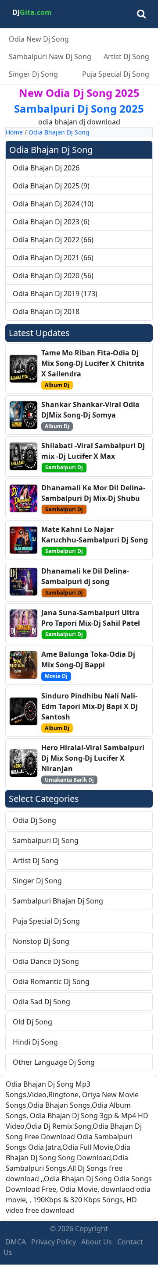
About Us (96, 1242)
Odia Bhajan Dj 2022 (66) (53, 239)
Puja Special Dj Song (115, 74)
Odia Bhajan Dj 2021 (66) (53, 257)
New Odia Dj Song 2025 (79, 92)
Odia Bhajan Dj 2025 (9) (51, 186)
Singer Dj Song (33, 74)
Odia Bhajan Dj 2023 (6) (51, 222)
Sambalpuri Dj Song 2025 (79, 108)
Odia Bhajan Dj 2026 (46, 168)
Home (14, 132)
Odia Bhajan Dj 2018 (46, 311)
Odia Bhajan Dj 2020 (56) (53, 275)
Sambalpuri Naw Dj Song (50, 56)
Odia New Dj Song (39, 39)
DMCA (15, 1242)
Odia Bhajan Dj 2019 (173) (55, 293)
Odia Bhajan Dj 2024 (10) (53, 204)
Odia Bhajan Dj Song (59, 132)
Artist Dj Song (126, 56)
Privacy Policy (53, 1242)
